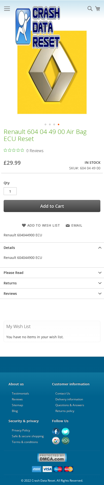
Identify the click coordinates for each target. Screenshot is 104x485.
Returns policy (64, 411)
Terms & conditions (25, 442)
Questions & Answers (69, 405)
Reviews (10, 293)
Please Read (13, 272)
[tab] (52, 247)
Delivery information (69, 399)
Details (9, 247)
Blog (15, 411)
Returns (10, 283)
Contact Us (62, 393)
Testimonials (20, 393)
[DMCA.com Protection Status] (52, 461)
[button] (45, 124)
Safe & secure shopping (28, 436)
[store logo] (37, 10)
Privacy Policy (21, 430)
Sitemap (17, 405)
